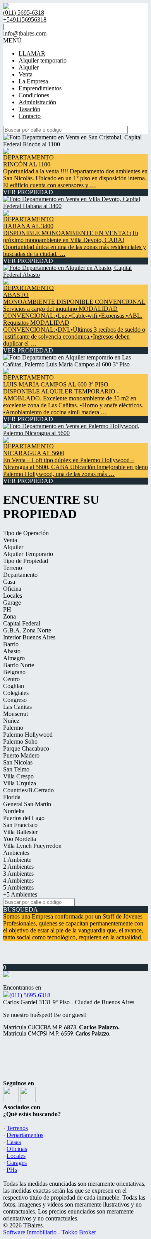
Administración (37, 102)
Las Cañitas (17, 706)
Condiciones (34, 95)
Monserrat (15, 713)
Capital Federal (21, 623)
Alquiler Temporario (28, 554)
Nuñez (11, 720)
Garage (12, 602)
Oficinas (17, 1149)
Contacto (30, 116)
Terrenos (17, 1128)
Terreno (12, 567)
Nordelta (13, 811)
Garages (17, 1162)
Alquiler (29, 67)
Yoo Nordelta (19, 839)
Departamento (20, 574)
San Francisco (20, 825)
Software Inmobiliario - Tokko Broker (49, 1232)
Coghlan (13, 686)
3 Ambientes (18, 873)
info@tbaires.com (24, 33)
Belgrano (14, 672)
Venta (26, 74)
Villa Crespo (18, 776)
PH (7, 609)
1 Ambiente (17, 859)
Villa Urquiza (19, 783)
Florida (12, 797)
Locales (12, 595)
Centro (11, 679)
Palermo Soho (20, 741)
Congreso (15, 700)
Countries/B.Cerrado (28, 790)
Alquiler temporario (43, 60)
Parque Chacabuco (26, 748)
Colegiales (16, 693)
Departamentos (25, 1135)
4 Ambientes (18, 880)
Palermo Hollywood (28, 734)
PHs (12, 1169)
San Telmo (16, 769)
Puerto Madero (21, 755)
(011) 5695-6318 (29, 995)
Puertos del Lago (24, 818)
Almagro (14, 658)
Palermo (13, 727)
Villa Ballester (20, 832)
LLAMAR (32, 53)
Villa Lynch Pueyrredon (32, 845)
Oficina (12, 588)
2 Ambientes (18, 866)
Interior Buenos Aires (29, 637)
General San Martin (27, 804)
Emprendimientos (40, 88)
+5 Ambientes (20, 894)
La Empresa (33, 81)
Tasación (29, 109)
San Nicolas (18, 762)
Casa (9, 581)
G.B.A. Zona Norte (27, 630)
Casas (14, 1142)
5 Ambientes (18, 887)
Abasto (12, 651)
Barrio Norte (18, 665)
